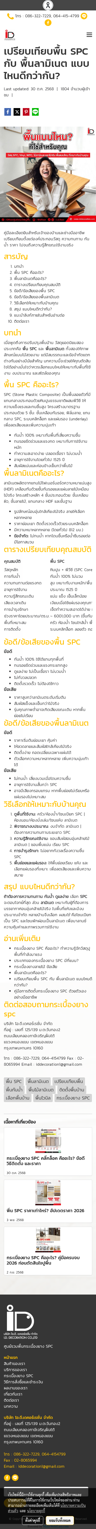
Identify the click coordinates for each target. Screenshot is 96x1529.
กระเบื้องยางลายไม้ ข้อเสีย (35, 966)
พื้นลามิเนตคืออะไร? (30, 278)
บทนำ (19, 266)
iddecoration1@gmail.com (41, 1466)
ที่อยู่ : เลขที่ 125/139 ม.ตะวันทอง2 (32, 1030)
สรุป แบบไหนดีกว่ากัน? (33, 309)
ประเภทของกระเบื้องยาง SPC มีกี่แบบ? (46, 960)
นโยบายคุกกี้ (36, 1510)
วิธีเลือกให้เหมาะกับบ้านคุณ (36, 303)
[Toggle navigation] (89, 35)
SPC (8, 394)
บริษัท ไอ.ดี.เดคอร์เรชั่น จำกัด (28, 1023)
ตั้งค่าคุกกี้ (32, 1520)
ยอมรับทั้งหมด (60, 1520)
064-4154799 (54, 1058)
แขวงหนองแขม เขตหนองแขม (28, 1042)
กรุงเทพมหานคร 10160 (23, 1048)
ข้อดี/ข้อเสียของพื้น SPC (34, 291)
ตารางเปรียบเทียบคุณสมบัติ (37, 284)
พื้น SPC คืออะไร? (29, 272)
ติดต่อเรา (21, 321)
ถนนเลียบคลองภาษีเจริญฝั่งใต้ (29, 1036)
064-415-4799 (66, 16)
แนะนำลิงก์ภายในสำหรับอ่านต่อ (39, 315)
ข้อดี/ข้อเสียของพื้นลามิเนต (36, 297)
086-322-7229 (38, 16)
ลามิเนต (10, 483)
